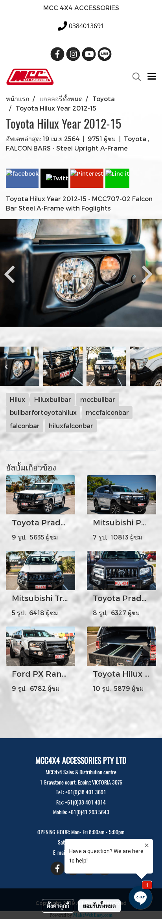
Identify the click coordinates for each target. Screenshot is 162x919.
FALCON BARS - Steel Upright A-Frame (67, 148)
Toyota (136, 138)
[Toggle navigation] (151, 76)
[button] (134, 77)
